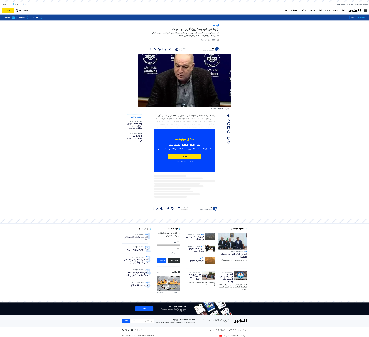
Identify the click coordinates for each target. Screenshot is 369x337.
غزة (352, 17)
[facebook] (159, 49)
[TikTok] (129, 330)
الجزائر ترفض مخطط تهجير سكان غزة (134, 138)
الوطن (343, 10)
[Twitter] (126, 330)
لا (175, 247)
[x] (155, 49)
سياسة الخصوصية (242, 330)
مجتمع (312, 10)
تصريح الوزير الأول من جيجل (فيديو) (234, 256)
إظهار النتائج (174, 260)
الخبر (213, 48)
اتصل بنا (218, 330)
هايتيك (294, 10)
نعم (175, 242)
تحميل (144, 308)
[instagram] (228, 123)
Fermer (365, 10)
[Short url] (166, 49)
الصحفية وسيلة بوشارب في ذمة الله (136, 238)
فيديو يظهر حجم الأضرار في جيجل (195, 238)
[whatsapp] (228, 131)
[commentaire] (170, 49)
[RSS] (123, 330)
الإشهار (224, 330)
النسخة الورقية (6, 17)
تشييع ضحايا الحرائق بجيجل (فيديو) (196, 249)
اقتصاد (335, 10)
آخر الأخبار (36, 17)
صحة (286, 10)
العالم (320, 10)
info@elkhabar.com (148, 336)
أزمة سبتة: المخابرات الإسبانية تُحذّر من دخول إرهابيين (226, 278)
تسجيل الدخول (180, 162)
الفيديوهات (22, 17)
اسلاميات (303, 10)
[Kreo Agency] (220, 336)
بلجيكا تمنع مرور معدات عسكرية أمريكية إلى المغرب (135, 274)
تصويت (162, 260)
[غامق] (26, 4)
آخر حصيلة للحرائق (196, 260)
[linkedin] (228, 127)
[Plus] (151, 49)
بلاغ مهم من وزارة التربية (137, 249)
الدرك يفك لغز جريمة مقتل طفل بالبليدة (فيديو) (136, 261)
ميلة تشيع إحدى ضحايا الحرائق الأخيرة (195, 276)
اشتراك (184, 156)
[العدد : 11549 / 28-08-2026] (168, 283)
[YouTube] (132, 330)
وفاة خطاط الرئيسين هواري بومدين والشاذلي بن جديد (134, 126)
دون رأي (173, 253)
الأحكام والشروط (232, 330)
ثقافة (146, 234)
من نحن (212, 330)
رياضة (327, 10)
